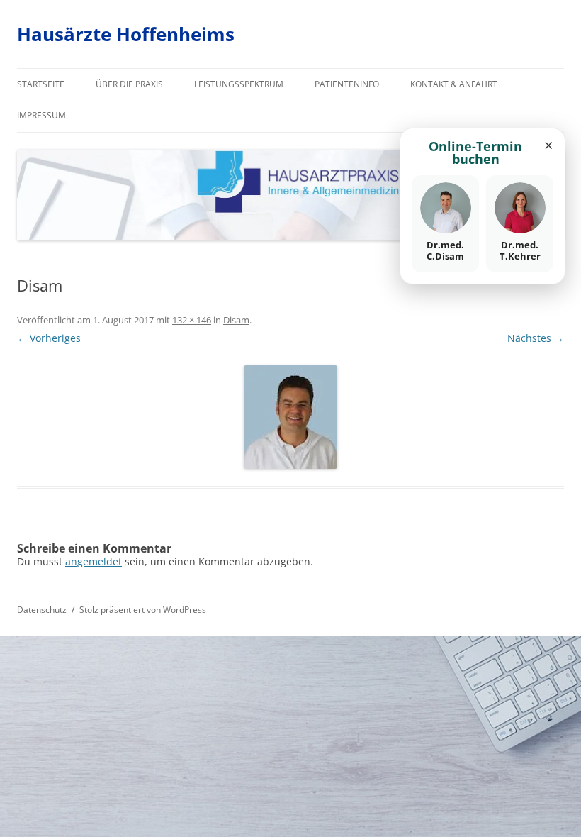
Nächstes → (535, 338)
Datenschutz (42, 610)
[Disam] (290, 417)
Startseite (40, 84)
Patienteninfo (347, 84)
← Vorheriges (49, 338)
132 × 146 (191, 320)
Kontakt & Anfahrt (453, 84)
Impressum (41, 115)
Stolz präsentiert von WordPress (142, 610)
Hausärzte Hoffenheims (126, 34)
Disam (236, 320)
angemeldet (93, 561)
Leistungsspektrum (238, 84)
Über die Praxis (129, 84)
